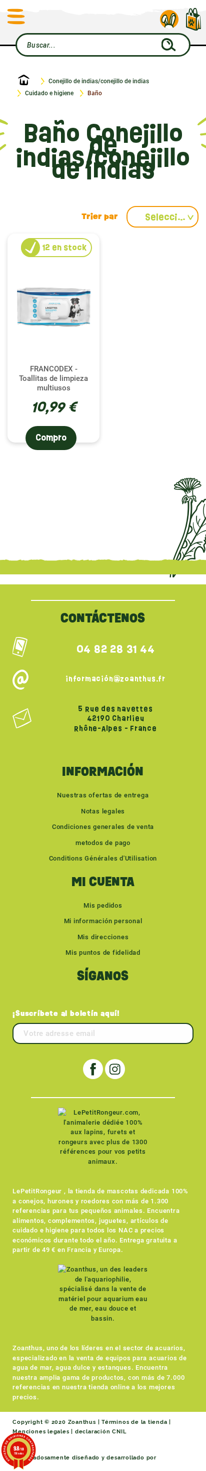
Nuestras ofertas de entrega (102, 795)
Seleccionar (171, 217)
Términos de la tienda (134, 1422)
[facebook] (93, 1069)
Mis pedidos (103, 905)
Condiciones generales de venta (103, 826)
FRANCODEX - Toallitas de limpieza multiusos (53, 378)
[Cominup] (176, 1457)
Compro (51, 438)
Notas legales (103, 811)
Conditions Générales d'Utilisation (103, 858)
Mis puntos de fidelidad (103, 952)
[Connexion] (169, 19)
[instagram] (115, 1069)
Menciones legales (40, 1431)
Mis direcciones (103, 937)
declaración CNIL (100, 1431)
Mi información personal (103, 921)
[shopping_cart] (193, 14)
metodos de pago (103, 843)
